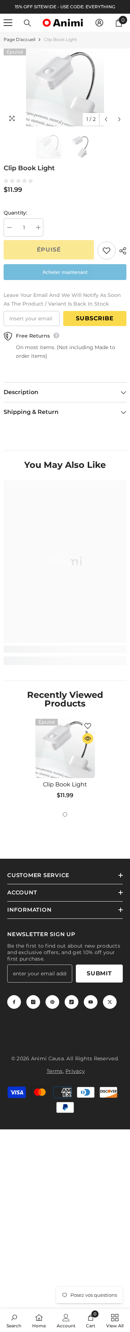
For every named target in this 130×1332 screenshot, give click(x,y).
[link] (65, 649)
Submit (99, 973)
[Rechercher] (27, 23)
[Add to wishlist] (107, 250)
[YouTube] (91, 1002)
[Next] (119, 119)
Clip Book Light (65, 784)
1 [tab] (65, 814)
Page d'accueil (19, 39)
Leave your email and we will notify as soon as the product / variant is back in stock (62, 299)
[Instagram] (33, 1002)
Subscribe (94, 318)
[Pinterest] (52, 1002)
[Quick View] (87, 738)
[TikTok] (71, 1002)
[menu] (8, 22)
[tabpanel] (65, 761)
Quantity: (15, 212)
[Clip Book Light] (65, 748)
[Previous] (106, 119)
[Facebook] (14, 1002)
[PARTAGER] (121, 250)
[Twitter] (110, 1002)
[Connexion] (99, 22)
